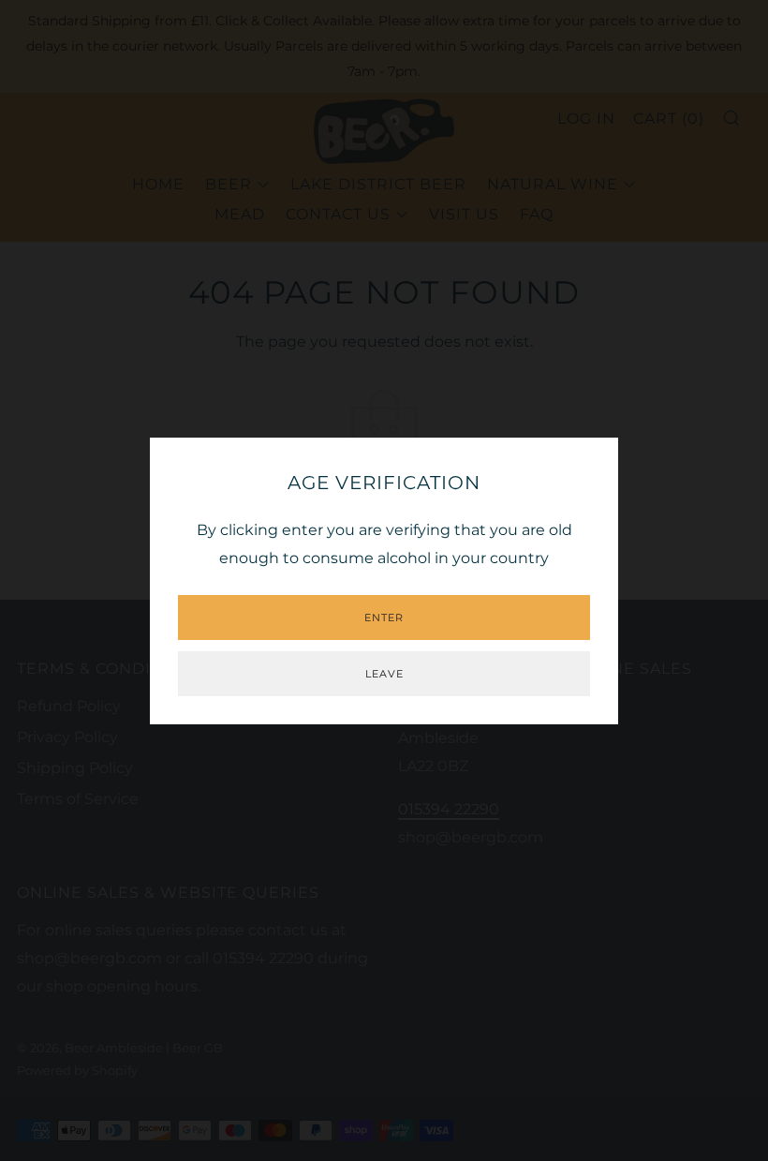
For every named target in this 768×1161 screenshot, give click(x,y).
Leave (384, 673)
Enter (384, 617)
